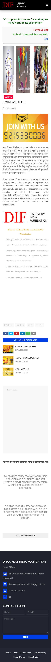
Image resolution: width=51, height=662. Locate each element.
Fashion (20, 325)
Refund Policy (19, 657)
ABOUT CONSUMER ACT (27, 357)
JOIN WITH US (22, 369)
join (30, 325)
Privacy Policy (40, 653)
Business (8, 325)
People (39, 325)
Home (8, 653)
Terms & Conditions (22, 653)
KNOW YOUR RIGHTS (25, 346)
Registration (33, 657)
